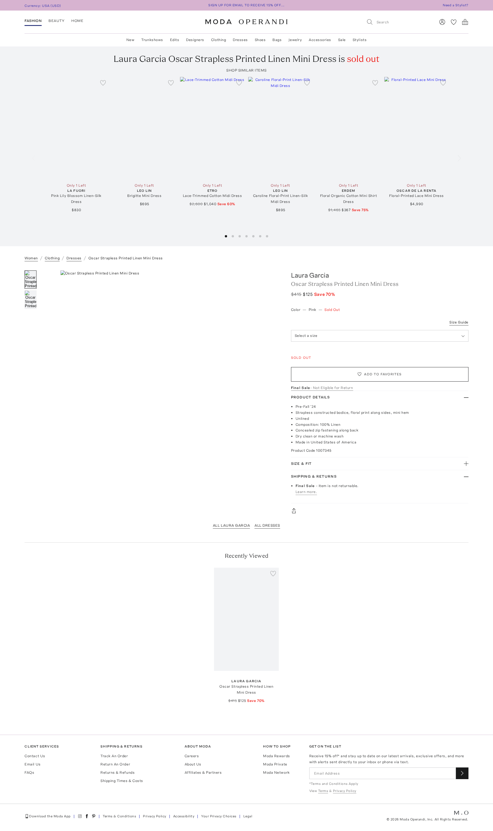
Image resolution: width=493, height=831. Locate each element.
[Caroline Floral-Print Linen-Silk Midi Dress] (280, 128)
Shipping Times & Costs (121, 781)
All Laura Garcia (231, 525)
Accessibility (183, 816)
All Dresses (267, 525)
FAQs (29, 772)
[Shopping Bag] (465, 22)
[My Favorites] (453, 22)
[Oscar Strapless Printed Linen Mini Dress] (246, 619)
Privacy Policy (154, 816)
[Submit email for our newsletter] (462, 773)
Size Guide (458, 322)
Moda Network (276, 772)
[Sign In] (442, 22)
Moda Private (275, 764)
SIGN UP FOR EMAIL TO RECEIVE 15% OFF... (246, 5)
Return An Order (115, 764)
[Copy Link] (379, 511)
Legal (247, 816)
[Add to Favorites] (103, 82)
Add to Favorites (383, 374)
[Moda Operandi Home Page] (246, 22)
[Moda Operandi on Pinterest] (93, 816)
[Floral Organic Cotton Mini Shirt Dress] (348, 128)
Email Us (33, 764)
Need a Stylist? (455, 5)
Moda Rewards (276, 756)
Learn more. (306, 492)
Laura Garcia (310, 275)
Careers (192, 756)
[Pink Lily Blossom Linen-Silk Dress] (76, 128)
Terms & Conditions (119, 816)
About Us (193, 764)
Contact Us (35, 756)
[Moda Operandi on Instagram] (80, 816)
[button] (226, 236)
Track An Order (114, 756)
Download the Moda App (49, 816)
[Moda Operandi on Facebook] (86, 816)
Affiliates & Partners (203, 772)
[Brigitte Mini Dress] (144, 128)
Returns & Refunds (117, 772)
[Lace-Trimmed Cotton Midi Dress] (212, 128)
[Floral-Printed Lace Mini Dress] (416, 128)
